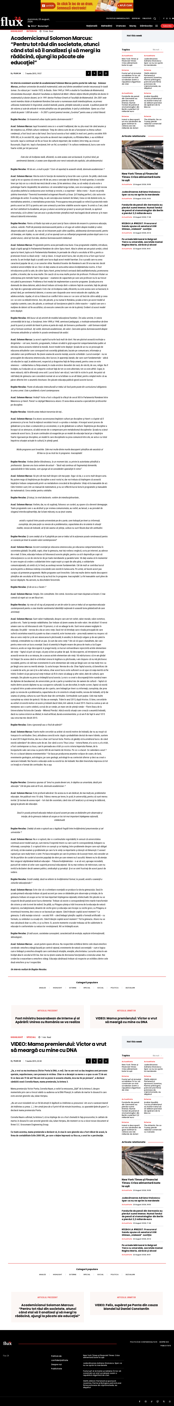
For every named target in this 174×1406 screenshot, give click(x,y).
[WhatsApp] (106, 73)
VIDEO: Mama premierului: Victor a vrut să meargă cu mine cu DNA (126, 1020)
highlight (17, 31)
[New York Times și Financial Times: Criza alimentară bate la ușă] (142, 154)
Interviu (31, 31)
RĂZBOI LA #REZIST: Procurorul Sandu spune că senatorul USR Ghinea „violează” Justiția (139, 226)
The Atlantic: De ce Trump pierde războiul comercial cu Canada (152, 122)
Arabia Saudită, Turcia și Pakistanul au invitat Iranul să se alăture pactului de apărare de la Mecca (153, 101)
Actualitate (127, 55)
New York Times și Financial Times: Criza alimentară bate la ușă (130, 62)
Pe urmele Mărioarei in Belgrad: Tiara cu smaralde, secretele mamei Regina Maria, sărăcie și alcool (142, 242)
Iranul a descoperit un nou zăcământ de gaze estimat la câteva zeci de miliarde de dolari (131, 123)
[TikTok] (151, 1401)
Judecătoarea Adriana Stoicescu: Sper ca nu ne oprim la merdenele (153, 62)
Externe (125, 70)
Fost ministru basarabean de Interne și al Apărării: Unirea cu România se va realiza (47, 1020)
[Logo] (7, 1343)
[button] (155, 18)
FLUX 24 (17, 73)
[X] (169, 18)
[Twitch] (157, 1401)
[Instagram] (166, 18)
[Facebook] (163, 18)
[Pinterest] (100, 73)
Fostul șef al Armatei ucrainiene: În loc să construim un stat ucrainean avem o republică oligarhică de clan (131, 78)
